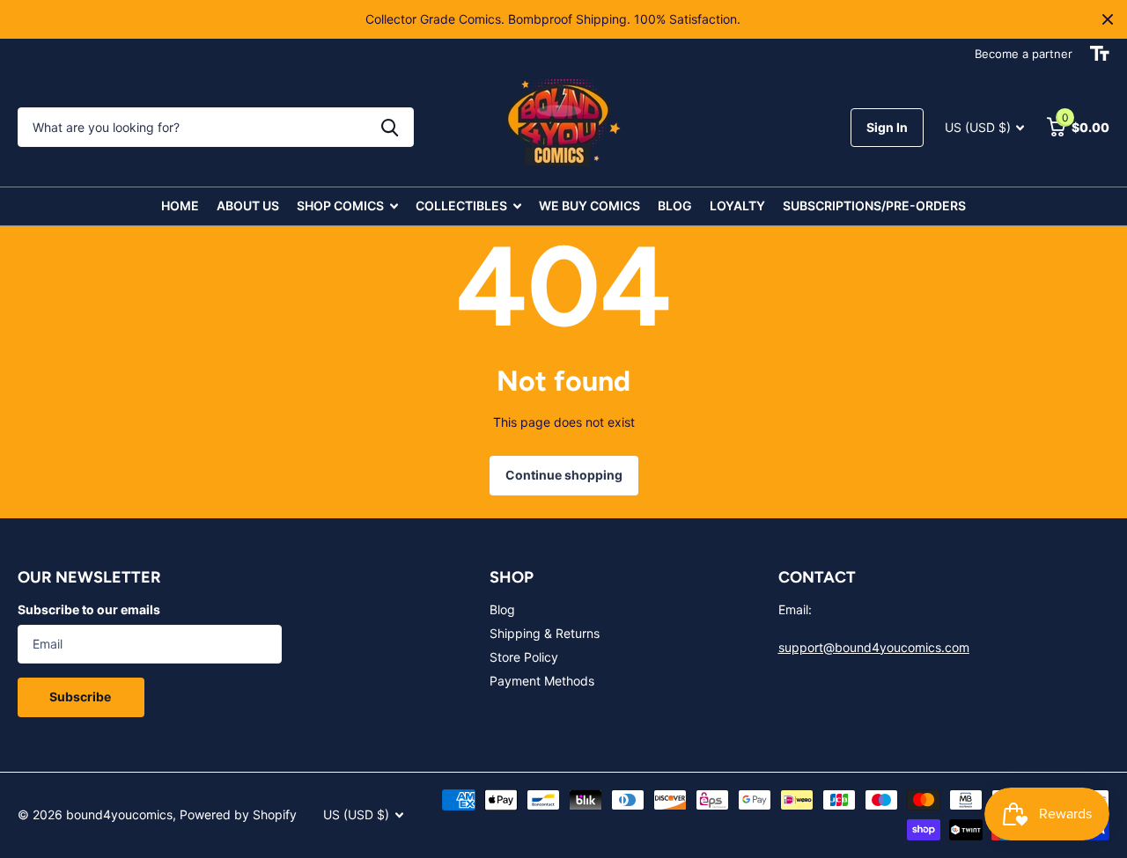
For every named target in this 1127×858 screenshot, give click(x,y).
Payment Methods (542, 680)
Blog (502, 609)
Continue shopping (563, 474)
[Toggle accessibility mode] (1099, 53)
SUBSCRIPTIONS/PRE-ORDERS (874, 205)
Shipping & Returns (545, 633)
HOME (180, 205)
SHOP (512, 577)
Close (1107, 19)
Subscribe (81, 696)
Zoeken (389, 127)
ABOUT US (248, 205)
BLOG (675, 205)
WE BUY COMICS (589, 205)
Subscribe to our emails (89, 609)
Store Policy (524, 656)
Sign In (887, 127)
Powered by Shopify (238, 814)
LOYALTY (737, 205)
